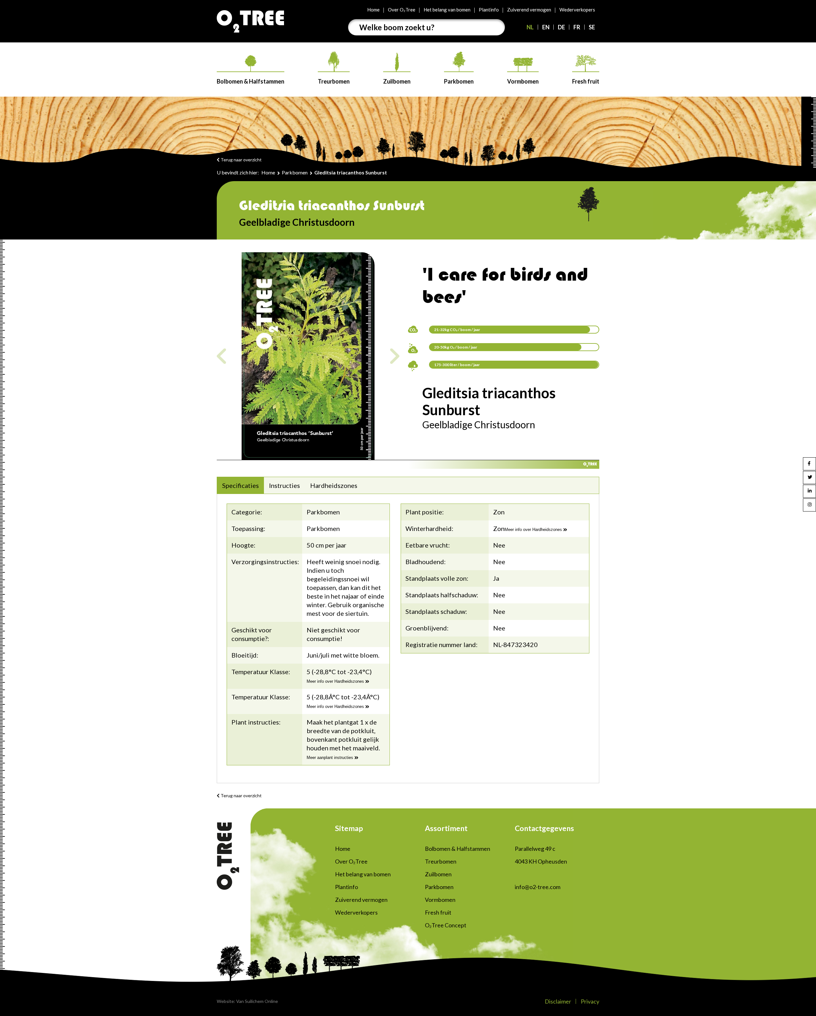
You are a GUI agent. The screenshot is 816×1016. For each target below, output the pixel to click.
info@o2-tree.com (537, 886)
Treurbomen (334, 81)
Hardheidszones (333, 485)
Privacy (590, 1001)
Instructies (284, 485)
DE (561, 27)
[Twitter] (809, 477)
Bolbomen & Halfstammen (250, 81)
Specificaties (240, 485)
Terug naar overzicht (241, 159)
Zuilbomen (397, 81)
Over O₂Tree (401, 9)
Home (373, 9)
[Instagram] (809, 505)
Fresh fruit (585, 81)
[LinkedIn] (809, 491)
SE (592, 27)
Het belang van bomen (447, 9)
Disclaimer (558, 1001)
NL (530, 27)
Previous (221, 356)
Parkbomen (459, 81)
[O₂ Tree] (250, 21)
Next (394, 356)
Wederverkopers (577, 9)
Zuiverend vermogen (529, 9)
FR (576, 27)
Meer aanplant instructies (330, 757)
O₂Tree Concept (445, 925)
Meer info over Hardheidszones (336, 681)
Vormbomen (523, 81)
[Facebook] (809, 463)
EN (546, 27)
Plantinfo (489, 9)
